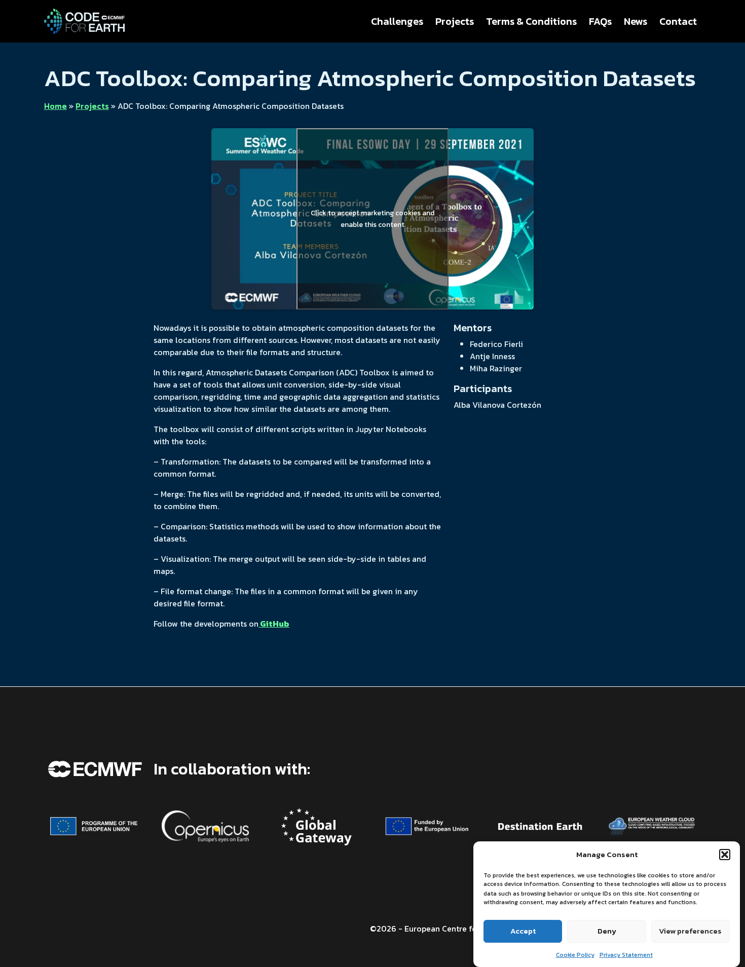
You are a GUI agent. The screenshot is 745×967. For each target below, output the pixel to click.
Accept (523, 931)
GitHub (273, 623)
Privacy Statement (626, 954)
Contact (678, 21)
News (635, 21)
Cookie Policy (575, 954)
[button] (725, 854)
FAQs (600, 21)
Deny (607, 931)
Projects (454, 21)
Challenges (397, 21)
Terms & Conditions (531, 21)
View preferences (690, 931)
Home (55, 106)
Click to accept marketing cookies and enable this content (372, 219)
